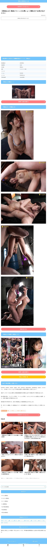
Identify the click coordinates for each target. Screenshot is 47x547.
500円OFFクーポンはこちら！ (23, 6)
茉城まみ (24, 410)
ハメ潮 (10, 410)
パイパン (15, 410)
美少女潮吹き (4, 410)
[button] (45, 486)
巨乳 (19, 410)
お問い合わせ (35, 541)
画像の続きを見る (23, 329)
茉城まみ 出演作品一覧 (23, 376)
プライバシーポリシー (12, 541)
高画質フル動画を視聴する (23, 101)
